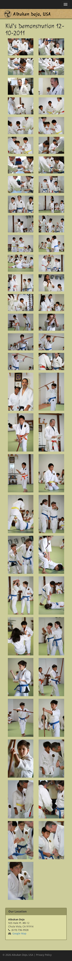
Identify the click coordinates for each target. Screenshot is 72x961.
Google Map (19, 933)
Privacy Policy (44, 954)
